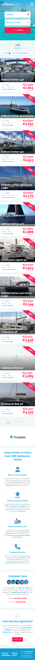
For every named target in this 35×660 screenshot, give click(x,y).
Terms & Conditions (5, 654)
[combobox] (17, 15)
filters (6, 53)
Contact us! (17, 639)
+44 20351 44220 (20, 598)
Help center (21, 602)
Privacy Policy (15, 654)
